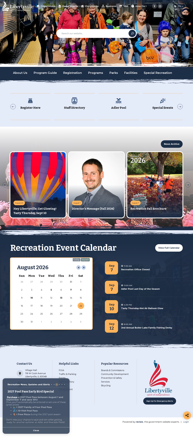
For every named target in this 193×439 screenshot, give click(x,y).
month (85, 260)
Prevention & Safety (111, 378)
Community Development (115, 374)
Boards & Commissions (112, 370)
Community (92, 6)
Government (48, 6)
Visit (125, 6)
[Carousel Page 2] (54, 384)
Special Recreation (158, 73)
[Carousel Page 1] (51, 384)
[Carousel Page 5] (62, 384)
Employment (66, 389)
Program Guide (45, 73)
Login (186, 422)
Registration (72, 73)
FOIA (61, 370)
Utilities (62, 385)
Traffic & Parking (67, 374)
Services (105, 382)
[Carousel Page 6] (64, 384)
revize (139, 422)
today (77, 259)
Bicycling (106, 385)
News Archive (171, 144)
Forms (62, 378)
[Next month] (84, 267)
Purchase (12, 397)
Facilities (130, 73)
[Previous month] (78, 267)
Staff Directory (66, 382)
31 (71, 282)
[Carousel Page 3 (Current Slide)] (56, 384)
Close (36, 430)
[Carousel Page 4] (59, 384)
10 (31, 298)
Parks (113, 73)
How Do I (141, 6)
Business (111, 6)
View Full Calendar (169, 248)
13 (61, 298)
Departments (70, 6)
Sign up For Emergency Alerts (159, 401)
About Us (20, 73)
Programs (95, 73)
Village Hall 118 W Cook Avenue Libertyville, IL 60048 (36, 373)
